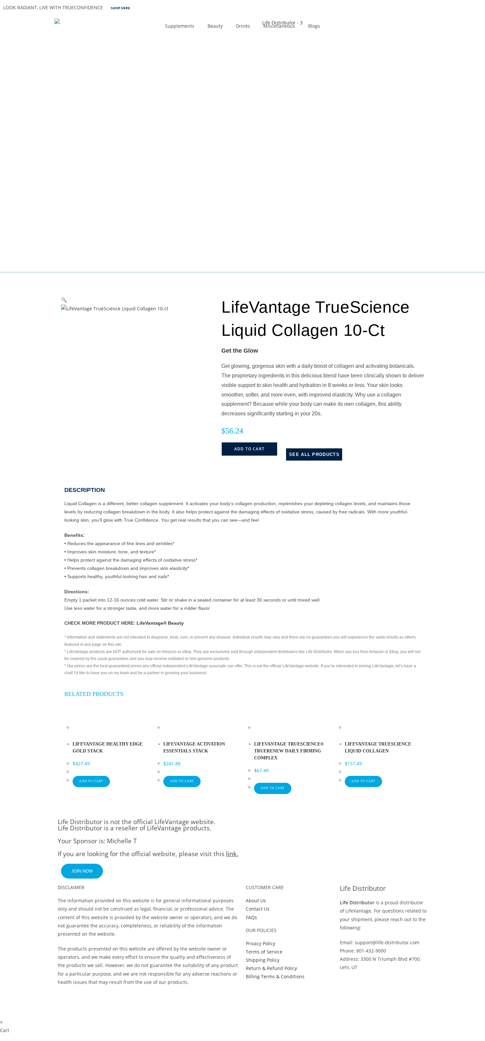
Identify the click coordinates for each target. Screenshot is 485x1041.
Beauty (215, 26)
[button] (64, 299)
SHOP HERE (120, 8)
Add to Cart (249, 449)
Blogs (314, 26)
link (231, 854)
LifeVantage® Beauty (160, 623)
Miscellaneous (279, 26)
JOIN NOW (82, 871)
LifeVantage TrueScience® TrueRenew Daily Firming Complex (289, 751)
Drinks (243, 26)
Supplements (179, 26)
